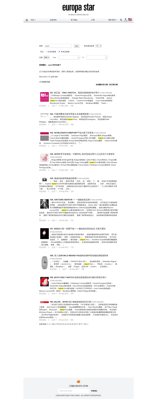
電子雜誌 (74, 20)
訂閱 (93, 20)
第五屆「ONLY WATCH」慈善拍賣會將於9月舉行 (76, 92)
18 (79, 324)
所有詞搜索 (65, 52)
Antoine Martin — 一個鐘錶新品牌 (72, 199)
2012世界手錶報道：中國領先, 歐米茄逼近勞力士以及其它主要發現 (84, 154)
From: (55, 57)
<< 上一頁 (50, 324)
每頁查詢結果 (89, 46)
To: (83, 57)
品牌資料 (53, 20)
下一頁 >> (84, 324)
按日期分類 (113, 84)
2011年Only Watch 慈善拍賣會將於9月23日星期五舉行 (80, 277)
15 (72, 324)
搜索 (41, 46)
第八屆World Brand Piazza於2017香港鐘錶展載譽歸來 (81, 255)
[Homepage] (27, 20)
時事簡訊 (94, 391)
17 (77, 324)
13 (68, 324)
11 (63, 324)
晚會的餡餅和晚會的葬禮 (65, 178)
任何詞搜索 (51, 52)
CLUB (125, 21)
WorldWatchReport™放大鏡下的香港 (74, 132)
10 (61, 324)
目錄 (41, 57)
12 (65, 324)
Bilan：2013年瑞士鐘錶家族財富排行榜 (72, 301)
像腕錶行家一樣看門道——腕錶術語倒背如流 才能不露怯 (80, 228)
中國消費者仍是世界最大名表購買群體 (71, 114)
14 (70, 324)
